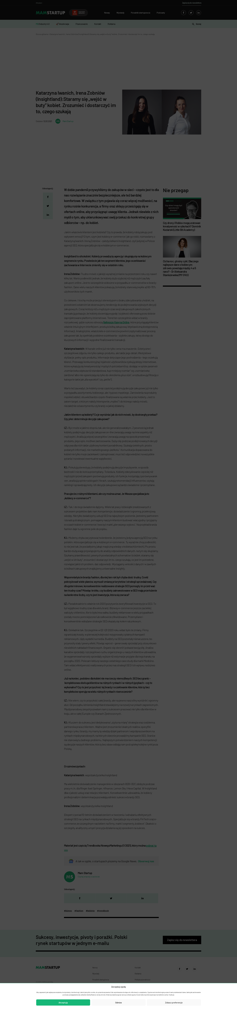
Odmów (118, 1002)
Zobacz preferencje (174, 1002)
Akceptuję (63, 1002)
